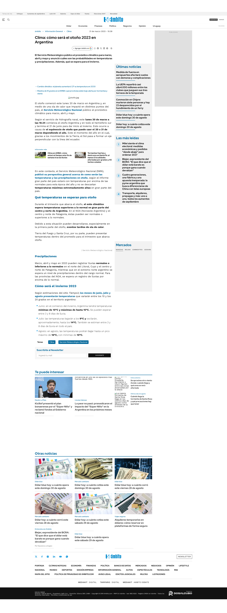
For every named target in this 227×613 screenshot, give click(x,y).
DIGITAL (87, 582)
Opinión (142, 26)
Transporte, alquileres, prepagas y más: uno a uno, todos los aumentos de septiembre (135, 197)
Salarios (63, 14)
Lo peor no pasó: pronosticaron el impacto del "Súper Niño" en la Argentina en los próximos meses (93, 406)
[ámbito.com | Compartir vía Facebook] (98, 48)
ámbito (38, 31)
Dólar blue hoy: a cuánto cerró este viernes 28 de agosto (131, 486)
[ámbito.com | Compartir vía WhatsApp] (95, 48)
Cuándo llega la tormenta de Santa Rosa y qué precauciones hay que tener (141, 400)
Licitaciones (158, 574)
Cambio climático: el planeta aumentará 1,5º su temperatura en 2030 (66, 86)
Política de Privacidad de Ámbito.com (74, 574)
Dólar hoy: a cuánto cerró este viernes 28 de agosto (51, 521)
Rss (176, 570)
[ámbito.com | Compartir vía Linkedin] (104, 48)
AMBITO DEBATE (136, 582)
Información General (54, 31)
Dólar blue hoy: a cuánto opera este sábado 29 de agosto (92, 539)
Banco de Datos (122, 565)
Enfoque (20, 14)
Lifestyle (184, 565)
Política (112, 26)
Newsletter (221, 26)
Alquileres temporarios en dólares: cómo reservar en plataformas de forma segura (131, 522)
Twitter (36, 557)
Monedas (119, 249)
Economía (83, 26)
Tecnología (163, 570)
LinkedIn (54, 557)
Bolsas (128, 249)
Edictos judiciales (125, 574)
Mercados (140, 565)
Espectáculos (144, 570)
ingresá (221, 19)
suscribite (213, 19)
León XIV (53, 14)
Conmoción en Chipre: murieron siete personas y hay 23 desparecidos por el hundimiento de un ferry (133, 104)
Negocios (127, 26)
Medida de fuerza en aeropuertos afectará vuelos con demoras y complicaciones (133, 75)
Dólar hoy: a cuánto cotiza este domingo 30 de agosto (133, 126)
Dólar (68, 26)
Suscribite (99, 355)
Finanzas (98, 26)
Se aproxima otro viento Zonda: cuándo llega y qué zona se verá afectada (141, 384)
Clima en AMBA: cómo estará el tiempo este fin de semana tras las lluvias (60, 155)
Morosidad (113, 14)
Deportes (67, 570)
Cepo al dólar (75, 14)
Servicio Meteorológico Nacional (63, 109)
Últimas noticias (57, 565)
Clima (69, 31)
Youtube (60, 557)
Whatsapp (67, 557)
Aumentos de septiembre (36, 14)
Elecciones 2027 (99, 14)
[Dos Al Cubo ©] (180, 593)
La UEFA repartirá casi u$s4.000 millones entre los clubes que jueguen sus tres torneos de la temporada (131, 89)
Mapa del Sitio (42, 574)
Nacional (40, 570)
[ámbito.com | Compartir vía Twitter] (101, 48)
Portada (39, 565)
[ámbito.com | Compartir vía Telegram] (107, 48)
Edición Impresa (85, 570)
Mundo (53, 570)
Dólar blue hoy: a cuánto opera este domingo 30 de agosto (133, 116)
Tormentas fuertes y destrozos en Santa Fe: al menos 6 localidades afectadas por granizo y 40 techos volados (100, 157)
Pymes (87, 14)
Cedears (147, 249)
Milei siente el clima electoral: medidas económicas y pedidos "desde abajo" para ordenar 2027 (134, 149)
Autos (129, 570)
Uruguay (157, 26)
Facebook (42, 557)
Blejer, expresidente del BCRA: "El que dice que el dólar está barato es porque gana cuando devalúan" (136, 165)
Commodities (137, 249)
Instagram (48, 557)
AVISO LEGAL (104, 574)
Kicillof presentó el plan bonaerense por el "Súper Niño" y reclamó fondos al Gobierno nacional (53, 408)
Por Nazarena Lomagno (43, 546)
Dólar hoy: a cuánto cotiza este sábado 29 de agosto (92, 521)
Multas (144, 574)
